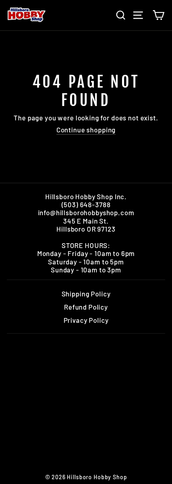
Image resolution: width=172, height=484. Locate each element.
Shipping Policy (86, 294)
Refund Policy (86, 307)
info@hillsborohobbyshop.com (86, 212)
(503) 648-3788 (86, 204)
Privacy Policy (86, 320)
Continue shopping (86, 130)
